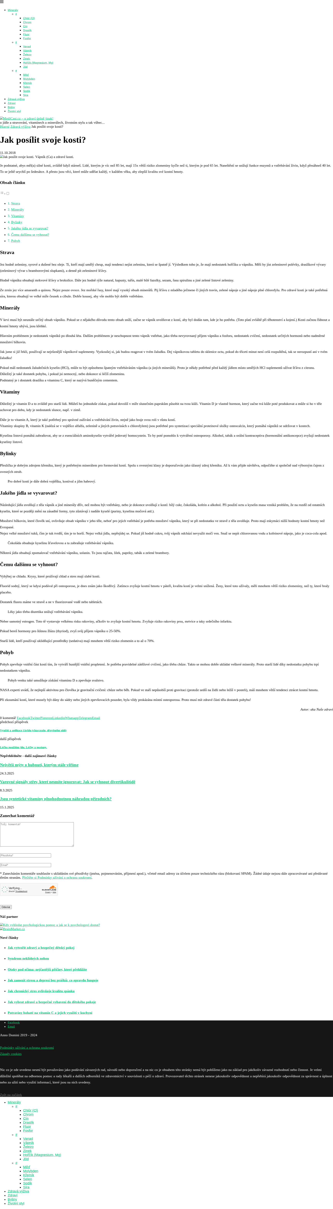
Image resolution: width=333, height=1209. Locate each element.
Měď (26, 74)
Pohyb (15, 241)
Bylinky (16, 222)
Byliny (11, 107)
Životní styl (14, 111)
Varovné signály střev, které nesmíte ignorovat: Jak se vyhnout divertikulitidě (67, 781)
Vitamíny (17, 216)
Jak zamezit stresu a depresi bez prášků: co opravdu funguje (53, 980)
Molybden (29, 78)
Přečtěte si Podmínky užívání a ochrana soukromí (57, 877)
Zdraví (12, 103)
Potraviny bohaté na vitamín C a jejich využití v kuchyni (50, 1013)
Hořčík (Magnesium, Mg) (38, 62)
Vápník (27, 50)
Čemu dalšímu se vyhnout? (30, 235)
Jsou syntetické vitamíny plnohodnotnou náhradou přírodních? (56, 798)
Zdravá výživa (16, 99)
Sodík (26, 90)
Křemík (27, 82)
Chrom (27, 22)
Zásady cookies (11, 1054)
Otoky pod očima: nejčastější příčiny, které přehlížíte (47, 969)
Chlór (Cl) (29, 18)
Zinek (26, 58)
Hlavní (4, 126)
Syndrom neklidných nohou (28, 958)
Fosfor (27, 38)
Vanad (27, 46)
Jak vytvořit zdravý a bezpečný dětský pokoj (41, 948)
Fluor (26, 34)
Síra (25, 94)
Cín (25, 26)
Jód (25, 66)
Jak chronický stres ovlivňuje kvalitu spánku (41, 991)
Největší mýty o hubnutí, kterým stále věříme (39, 765)
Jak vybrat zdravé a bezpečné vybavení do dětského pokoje (52, 1002)
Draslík (27, 30)
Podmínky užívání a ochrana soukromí (27, 1048)
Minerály (13, 10)
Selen (26, 86)
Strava (15, 203)
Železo (27, 54)
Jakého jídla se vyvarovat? (29, 228)
